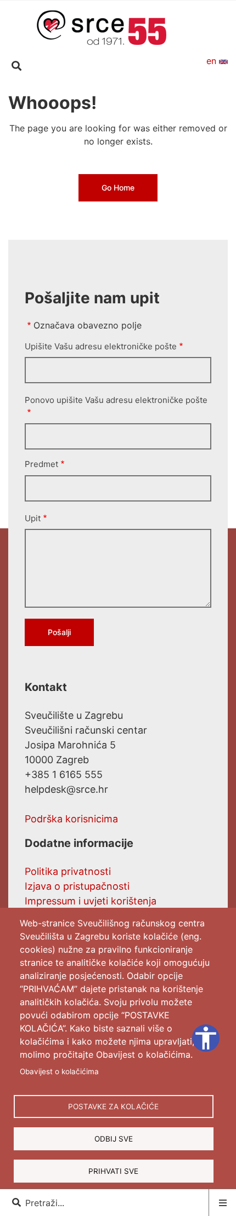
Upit (33, 518)
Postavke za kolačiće (113, 1106)
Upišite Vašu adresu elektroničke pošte (101, 346)
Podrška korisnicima (71, 819)
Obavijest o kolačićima (59, 1071)
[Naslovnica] (101, 26)
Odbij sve (113, 1138)
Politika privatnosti (68, 871)
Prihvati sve (113, 1171)
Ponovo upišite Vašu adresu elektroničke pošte (116, 400)
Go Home (118, 187)
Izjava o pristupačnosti (77, 886)
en (212, 60)
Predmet (41, 464)
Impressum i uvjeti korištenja (90, 901)
